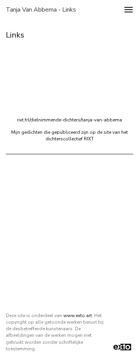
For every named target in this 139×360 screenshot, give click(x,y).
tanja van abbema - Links (41, 9)
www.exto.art (77, 315)
